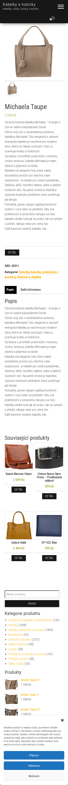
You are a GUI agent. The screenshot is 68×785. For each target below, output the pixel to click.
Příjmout (34, 755)
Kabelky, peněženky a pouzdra (26, 630)
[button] (62, 720)
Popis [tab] (10, 289)
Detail (12, 252)
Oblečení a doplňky (29, 277)
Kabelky (24, 272)
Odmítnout (34, 765)
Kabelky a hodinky (19, 4)
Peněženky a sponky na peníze (27, 654)
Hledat (32, 603)
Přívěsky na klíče (18, 659)
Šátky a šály (15, 664)
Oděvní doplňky (17, 644)
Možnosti (34, 776)
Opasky (12, 649)
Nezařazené (15, 634)
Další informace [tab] (31, 289)
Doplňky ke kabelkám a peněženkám (30, 620)
